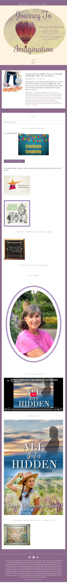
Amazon (38, 4)
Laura (43, 79)
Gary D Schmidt (47, 95)
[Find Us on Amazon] (38, 557)
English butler (36, 95)
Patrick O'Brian (48, 100)
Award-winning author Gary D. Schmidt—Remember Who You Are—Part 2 (43, 75)
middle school (30, 98)
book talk (56, 92)
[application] (33, 394)
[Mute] (58, 409)
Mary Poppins (46, 97)
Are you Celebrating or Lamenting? (14, 133)
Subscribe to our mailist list (14, 161)
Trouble (31, 103)
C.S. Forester (53, 94)
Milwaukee (38, 98)
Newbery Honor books (50, 98)
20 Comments (33, 105)
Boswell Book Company (40, 94)
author (49, 92)
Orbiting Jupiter (36, 100)
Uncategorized (37, 92)
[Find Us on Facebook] (34, 557)
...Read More (33, 89)
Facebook (44, 4)
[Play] (6, 409)
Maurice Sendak (56, 97)
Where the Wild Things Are (44, 103)
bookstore (28, 94)
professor (45, 102)
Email (32, 4)
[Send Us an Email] (30, 557)
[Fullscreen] (61, 409)
